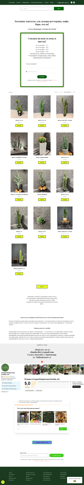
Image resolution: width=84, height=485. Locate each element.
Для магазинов (63, 474)
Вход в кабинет (12, 474)
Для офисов (62, 476)
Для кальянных (63, 478)
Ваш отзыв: (23, 453)
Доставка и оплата (12, 478)
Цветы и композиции (47, 474)
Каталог (19, 2)
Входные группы (29, 478)
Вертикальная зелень (30, 472)
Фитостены (28, 480)
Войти (51, 2)
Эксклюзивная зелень (47, 472)
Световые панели (46, 478)
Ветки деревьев (46, 476)
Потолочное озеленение (30, 474)
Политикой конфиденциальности (42, 460)
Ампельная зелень (46, 480)
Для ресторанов (63, 472)
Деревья (27, 476)
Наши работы (25, 2)
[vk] (71, 2)
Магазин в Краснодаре (37, 2)
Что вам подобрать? (31, 64)
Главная (10, 472)
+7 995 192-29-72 (63, 2)
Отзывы (46, 2)
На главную (12, 2)
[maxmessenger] (74, 2)
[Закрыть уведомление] (81, 477)
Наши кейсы (11, 480)
